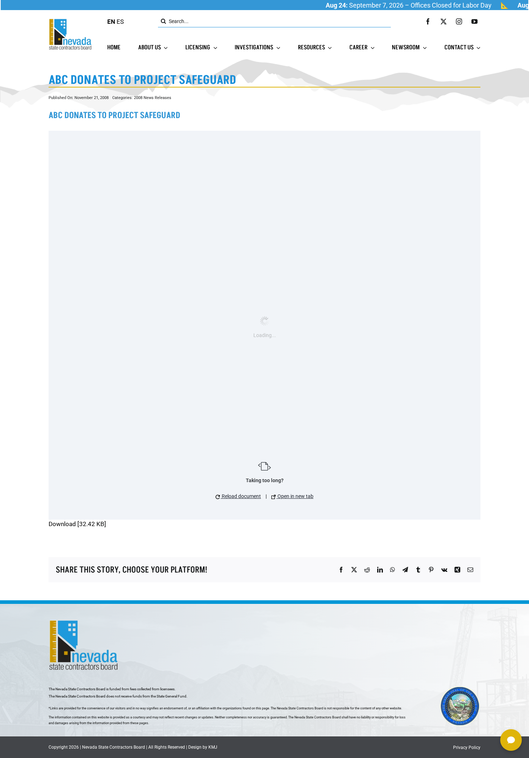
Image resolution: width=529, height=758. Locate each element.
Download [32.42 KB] (77, 524)
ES (120, 21)
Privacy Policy (466, 747)
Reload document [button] (241, 496)
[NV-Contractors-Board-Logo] (71, 20)
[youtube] (474, 21)
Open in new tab (294, 496)
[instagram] (459, 21)
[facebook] (428, 21)
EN (111, 21)
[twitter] (443, 21)
